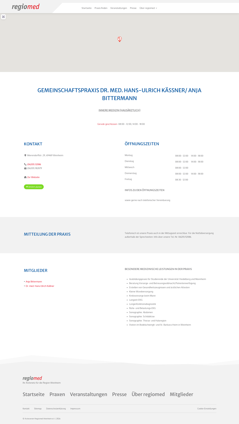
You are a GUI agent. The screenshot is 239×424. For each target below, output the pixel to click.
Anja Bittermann (34, 281)
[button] (119, 39)
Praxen (57, 394)
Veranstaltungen (118, 8)
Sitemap (37, 408)
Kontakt (26, 408)
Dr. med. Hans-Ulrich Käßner (40, 286)
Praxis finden (101, 8)
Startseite (87, 8)
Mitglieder (181, 394)
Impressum (75, 408)
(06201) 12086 (34, 164)
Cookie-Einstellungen (206, 408)
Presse (133, 8)
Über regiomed (147, 8)
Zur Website (33, 177)
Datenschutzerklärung (56, 408)
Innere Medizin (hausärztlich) (119, 110)
